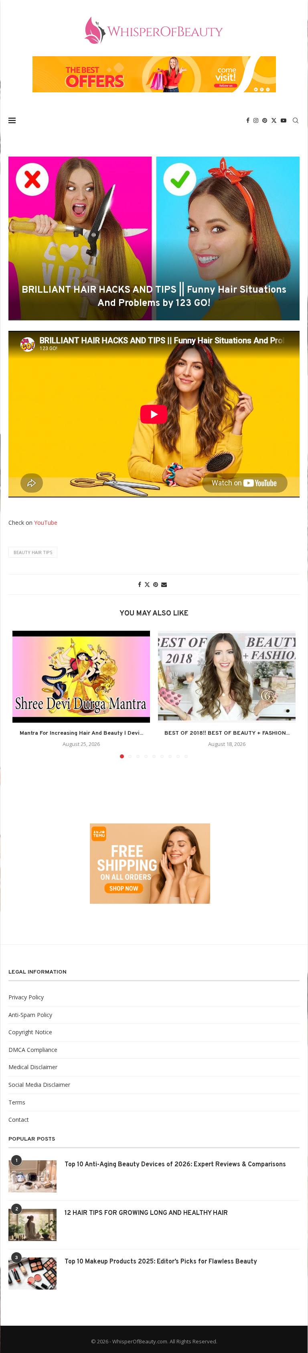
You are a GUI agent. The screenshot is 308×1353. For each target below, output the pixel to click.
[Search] (296, 120)
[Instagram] (255, 120)
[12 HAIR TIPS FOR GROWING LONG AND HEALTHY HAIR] (32, 1225)
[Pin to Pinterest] (155, 584)
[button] (23, 694)
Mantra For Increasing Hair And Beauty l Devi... (81, 733)
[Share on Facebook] (139, 584)
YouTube (45, 522)
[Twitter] (274, 120)
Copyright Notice (30, 1032)
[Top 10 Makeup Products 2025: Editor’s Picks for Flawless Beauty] (32, 1273)
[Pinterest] (264, 120)
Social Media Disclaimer (39, 1084)
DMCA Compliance (32, 1049)
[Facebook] (247, 120)
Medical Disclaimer (32, 1067)
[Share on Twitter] (147, 584)
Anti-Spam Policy (30, 1015)
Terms (16, 1102)
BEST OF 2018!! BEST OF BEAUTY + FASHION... (227, 733)
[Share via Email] (164, 584)
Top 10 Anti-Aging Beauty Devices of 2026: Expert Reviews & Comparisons (175, 1165)
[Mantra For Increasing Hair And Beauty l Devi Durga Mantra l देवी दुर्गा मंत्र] (81, 677)
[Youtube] (283, 120)
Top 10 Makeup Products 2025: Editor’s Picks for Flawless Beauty (161, 1262)
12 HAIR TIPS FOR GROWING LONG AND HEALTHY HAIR (146, 1213)
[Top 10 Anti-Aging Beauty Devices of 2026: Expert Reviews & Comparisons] (32, 1176)
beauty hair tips (33, 552)
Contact (18, 1119)
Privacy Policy (26, 997)
